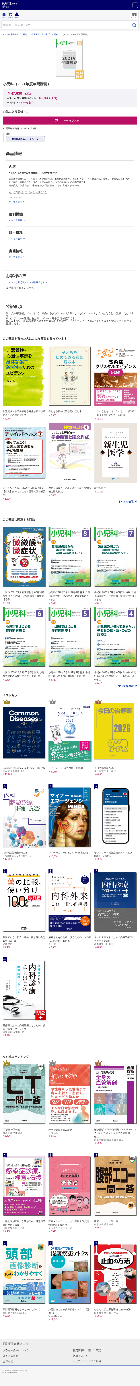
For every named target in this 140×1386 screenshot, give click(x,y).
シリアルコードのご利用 (87, 1361)
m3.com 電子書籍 (10, 34)
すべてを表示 (126, 501)
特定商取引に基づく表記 (87, 1350)
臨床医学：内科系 (40, 34)
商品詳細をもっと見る (23, 139)
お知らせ (8, 1361)
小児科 (55, 34)
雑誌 (25, 34)
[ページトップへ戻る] (134, 1380)
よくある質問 (10, 1356)
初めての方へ (80, 1356)
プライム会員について (15, 1350)
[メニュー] (135, 5)
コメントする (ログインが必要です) (25, 282)
